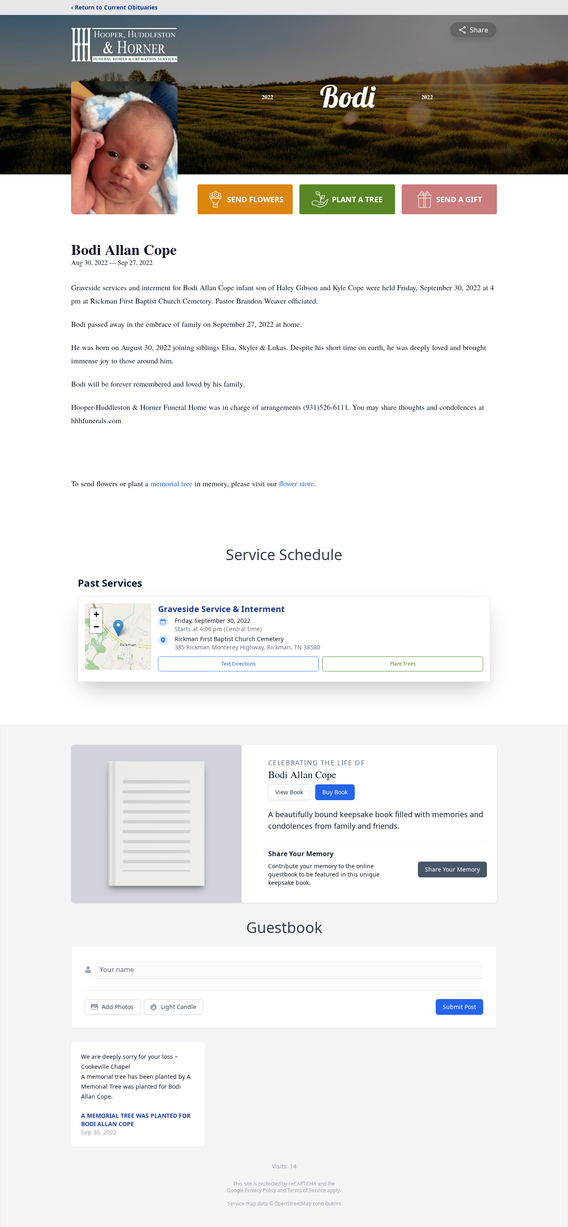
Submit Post (459, 1007)
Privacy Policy (260, 1190)
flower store (296, 483)
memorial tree (172, 483)
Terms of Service (306, 1190)
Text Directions (238, 663)
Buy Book (335, 792)
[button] (118, 628)
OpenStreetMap (292, 1203)
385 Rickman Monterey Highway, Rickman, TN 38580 (247, 647)
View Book (289, 792)
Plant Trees (403, 663)
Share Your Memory (452, 869)
